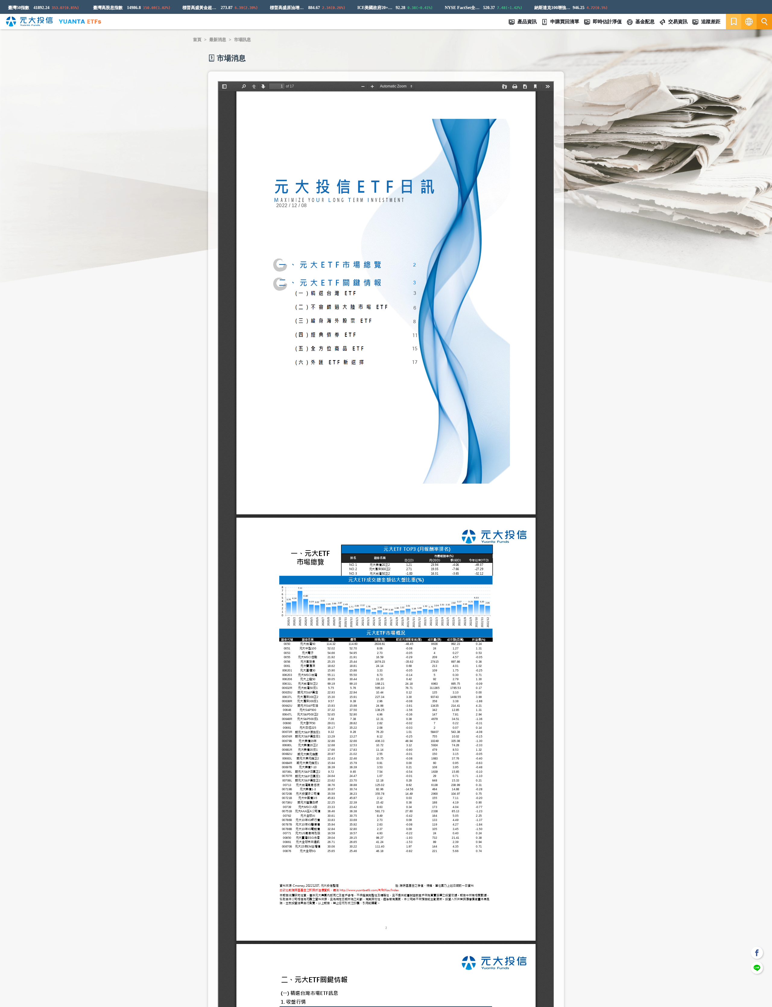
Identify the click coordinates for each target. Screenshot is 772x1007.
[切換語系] (749, 21)
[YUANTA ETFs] (80, 22)
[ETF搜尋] (764, 21)
